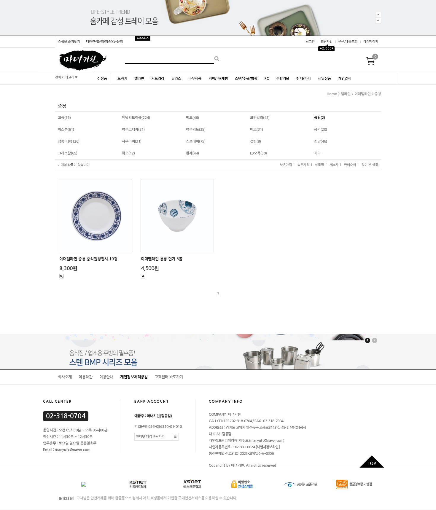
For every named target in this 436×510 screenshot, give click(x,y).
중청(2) (319, 117)
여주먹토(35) (196, 129)
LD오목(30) (258, 153)
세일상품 (324, 78)
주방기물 (282, 78)
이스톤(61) (66, 129)
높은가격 (303, 165)
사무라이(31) (131, 141)
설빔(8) (255, 141)
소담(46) (320, 141)
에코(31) (256, 129)
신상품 (102, 78)
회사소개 (64, 377)
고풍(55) (64, 117)
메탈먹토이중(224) (136, 117)
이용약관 (85, 377)
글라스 (176, 78)
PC (267, 78)
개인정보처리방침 (133, 377)
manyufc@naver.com (267, 440)
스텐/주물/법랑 (246, 78)
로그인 (310, 41)
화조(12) (128, 153)
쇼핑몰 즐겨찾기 (69, 41)
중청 (378, 94)
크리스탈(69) (67, 153)
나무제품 (194, 78)
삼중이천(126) (68, 141)
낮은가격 (286, 165)
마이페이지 (370, 41)
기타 (317, 153)
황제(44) (192, 153)
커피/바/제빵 (218, 78)
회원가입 (326, 41)
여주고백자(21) (133, 129)
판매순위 (350, 165)
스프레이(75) (196, 141)
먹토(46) (192, 117)
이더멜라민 (362, 94)
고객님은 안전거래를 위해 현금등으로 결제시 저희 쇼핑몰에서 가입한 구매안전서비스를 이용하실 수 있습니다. (156, 498)
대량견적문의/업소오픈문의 (104, 41)
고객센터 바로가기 (169, 377)
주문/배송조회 (347, 41)
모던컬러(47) (260, 117)
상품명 (319, 165)
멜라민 (139, 78)
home (332, 94)
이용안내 (106, 377)
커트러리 (157, 78)
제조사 (334, 165)
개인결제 (344, 78)
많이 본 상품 (370, 165)
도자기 (122, 78)
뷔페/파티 (303, 78)
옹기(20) (320, 129)
